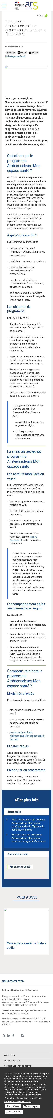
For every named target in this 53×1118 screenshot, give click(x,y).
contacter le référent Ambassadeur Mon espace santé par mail (27, 736)
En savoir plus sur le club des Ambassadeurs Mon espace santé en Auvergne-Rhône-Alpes (28, 838)
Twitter (4, 1035)
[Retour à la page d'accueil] (31, 5)
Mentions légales (12, 1060)
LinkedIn (9, 1035)
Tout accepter (31, 1106)
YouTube (18, 1035)
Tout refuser (13, 1106)
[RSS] (22, 1035)
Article (40, 15)
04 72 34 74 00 (38, 1018)
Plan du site (9, 1055)
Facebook (13, 1035)
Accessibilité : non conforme (17, 1066)
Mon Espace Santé (20, 866)
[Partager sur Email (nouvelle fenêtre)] (15, 56)
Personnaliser (14, 1111)
